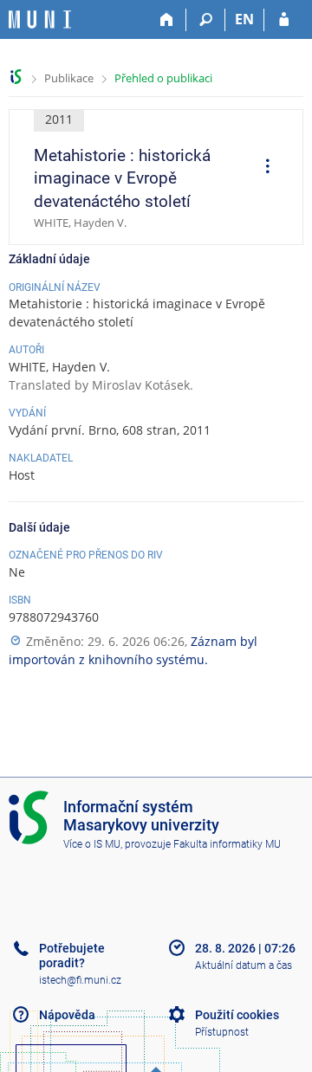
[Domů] (166, 20)
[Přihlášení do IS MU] (283, 20)
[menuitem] (261, 168)
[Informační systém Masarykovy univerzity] (40, 19)
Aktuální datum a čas (243, 965)
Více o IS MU (91, 844)
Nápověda (67, 1015)
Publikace (69, 78)
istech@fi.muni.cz (80, 980)
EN (244, 19)
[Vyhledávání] (205, 20)
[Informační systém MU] (16, 76)
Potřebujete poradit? (72, 955)
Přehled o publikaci (163, 78)
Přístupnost (222, 1032)
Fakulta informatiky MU (227, 844)
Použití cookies (237, 1015)
